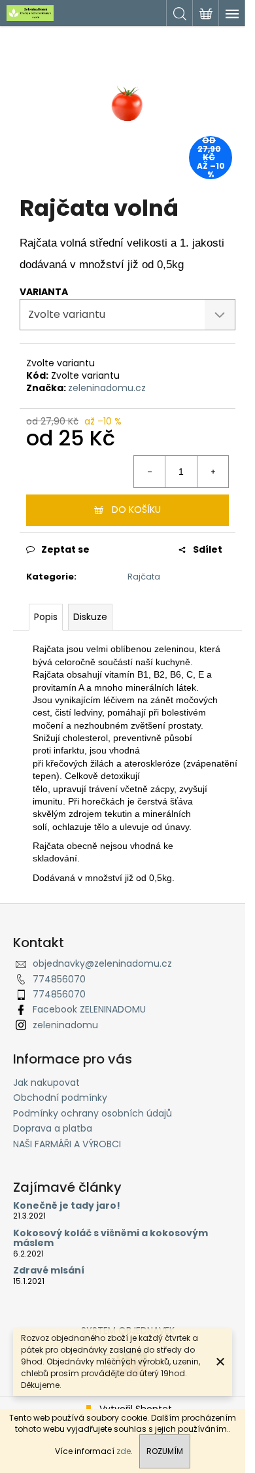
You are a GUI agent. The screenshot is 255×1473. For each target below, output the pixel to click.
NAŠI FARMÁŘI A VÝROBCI (67, 1144)
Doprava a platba (52, 1128)
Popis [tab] (46, 616)
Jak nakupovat (46, 1082)
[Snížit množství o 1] (149, 471)
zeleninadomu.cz (107, 387)
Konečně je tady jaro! (66, 1206)
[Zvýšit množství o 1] (212, 471)
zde (123, 1451)
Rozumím (164, 1451)
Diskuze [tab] (90, 616)
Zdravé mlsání (48, 1270)
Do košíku (136, 509)
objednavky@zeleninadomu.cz (102, 963)
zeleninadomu (65, 1024)
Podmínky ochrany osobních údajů (92, 1113)
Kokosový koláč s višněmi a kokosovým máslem (110, 1238)
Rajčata (144, 576)
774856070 (59, 979)
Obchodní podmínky (60, 1097)
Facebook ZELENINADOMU (89, 1009)
